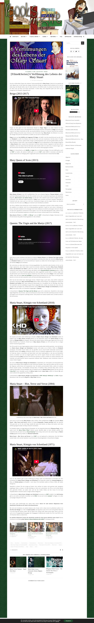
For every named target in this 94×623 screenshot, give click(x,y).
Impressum (68, 36)
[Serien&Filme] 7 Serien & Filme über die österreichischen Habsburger (53, 534)
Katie (67, 238)
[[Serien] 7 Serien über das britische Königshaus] (18, 527)
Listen (67, 185)
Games (44, 36)
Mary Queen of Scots (33, 544)
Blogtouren (68, 163)
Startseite (15, 36)
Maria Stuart (40, 543)
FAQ (61, 36)
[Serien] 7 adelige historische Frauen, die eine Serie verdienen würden (35, 534)
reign (27, 546)
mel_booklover (69, 213)
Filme (34, 71)
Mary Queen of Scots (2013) (44, 544)
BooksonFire (15, 550)
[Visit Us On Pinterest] (78, 51)
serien (36, 546)
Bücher (23, 36)
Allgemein (28, 71)
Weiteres (53, 36)
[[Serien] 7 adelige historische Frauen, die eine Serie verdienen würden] (36, 527)
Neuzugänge (68, 189)
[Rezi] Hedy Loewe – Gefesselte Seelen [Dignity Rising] (35, 571)
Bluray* (45, 375)
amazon (50, 496)
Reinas (31, 546)
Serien (45, 71)
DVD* (41, 375)
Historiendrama (24, 543)
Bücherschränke (69, 166)
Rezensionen (69, 192)
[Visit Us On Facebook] (73, 51)
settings (57, 621)
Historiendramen (33, 543)
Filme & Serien (34, 36)
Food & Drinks (69, 173)
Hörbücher (68, 182)
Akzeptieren (68, 620)
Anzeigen (68, 160)
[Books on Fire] (47, 16)
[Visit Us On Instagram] (71, 51)
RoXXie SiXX (69, 225)
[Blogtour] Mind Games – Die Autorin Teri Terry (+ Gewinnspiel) (54, 570)
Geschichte (39, 71)
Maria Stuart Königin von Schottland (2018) (19, 544)
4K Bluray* (50, 375)
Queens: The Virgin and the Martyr (17, 546)
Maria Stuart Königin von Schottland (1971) (53, 543)
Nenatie (67, 244)
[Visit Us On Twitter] (76, 51)
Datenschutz (78, 36)
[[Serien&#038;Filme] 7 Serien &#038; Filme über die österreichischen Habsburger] (54, 527)
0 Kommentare (40, 80)
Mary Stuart (54, 544)
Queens (60, 544)
